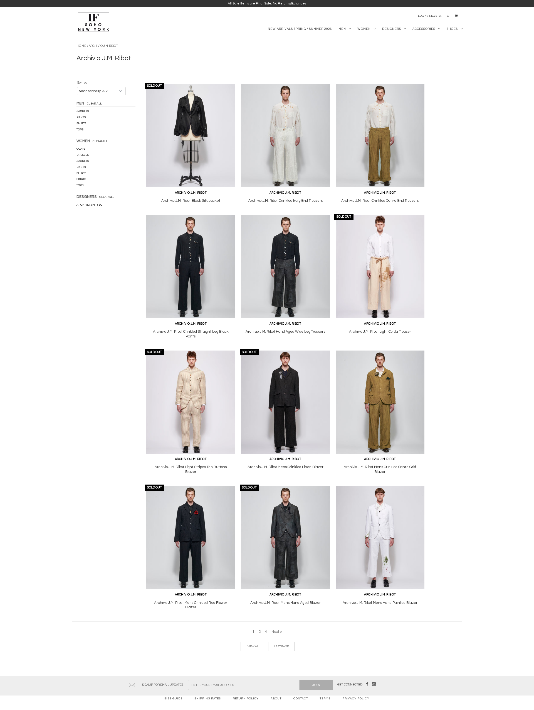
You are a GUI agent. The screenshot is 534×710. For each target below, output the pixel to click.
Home (81, 45)
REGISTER (435, 15)
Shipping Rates (207, 698)
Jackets (82, 111)
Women (364, 28)
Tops (79, 129)
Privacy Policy (355, 698)
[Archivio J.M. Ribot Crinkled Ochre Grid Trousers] (380, 135)
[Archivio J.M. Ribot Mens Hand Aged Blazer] (285, 537)
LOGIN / (423, 15)
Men (342, 28)
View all (254, 646)
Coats (80, 148)
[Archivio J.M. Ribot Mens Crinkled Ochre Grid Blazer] (380, 402)
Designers (391, 28)
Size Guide (173, 698)
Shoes (452, 28)
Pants (81, 117)
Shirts (81, 123)
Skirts (81, 179)
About (276, 698)
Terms (325, 698)
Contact (300, 698)
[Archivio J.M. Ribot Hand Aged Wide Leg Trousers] (285, 266)
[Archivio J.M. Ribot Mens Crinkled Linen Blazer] (285, 402)
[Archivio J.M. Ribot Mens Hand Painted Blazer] (380, 537)
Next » (276, 632)
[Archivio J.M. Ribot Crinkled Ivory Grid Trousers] (285, 135)
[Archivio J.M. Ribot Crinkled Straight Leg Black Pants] (190, 266)
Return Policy (246, 698)
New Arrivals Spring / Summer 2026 (300, 28)
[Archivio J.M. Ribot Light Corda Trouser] (380, 266)
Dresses (82, 155)
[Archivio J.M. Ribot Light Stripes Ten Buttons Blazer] (190, 402)
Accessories (423, 28)
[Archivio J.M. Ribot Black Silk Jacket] (190, 135)
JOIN (316, 685)
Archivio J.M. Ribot (90, 204)
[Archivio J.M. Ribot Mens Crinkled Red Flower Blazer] (190, 537)
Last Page (281, 646)
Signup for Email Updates (162, 684)
